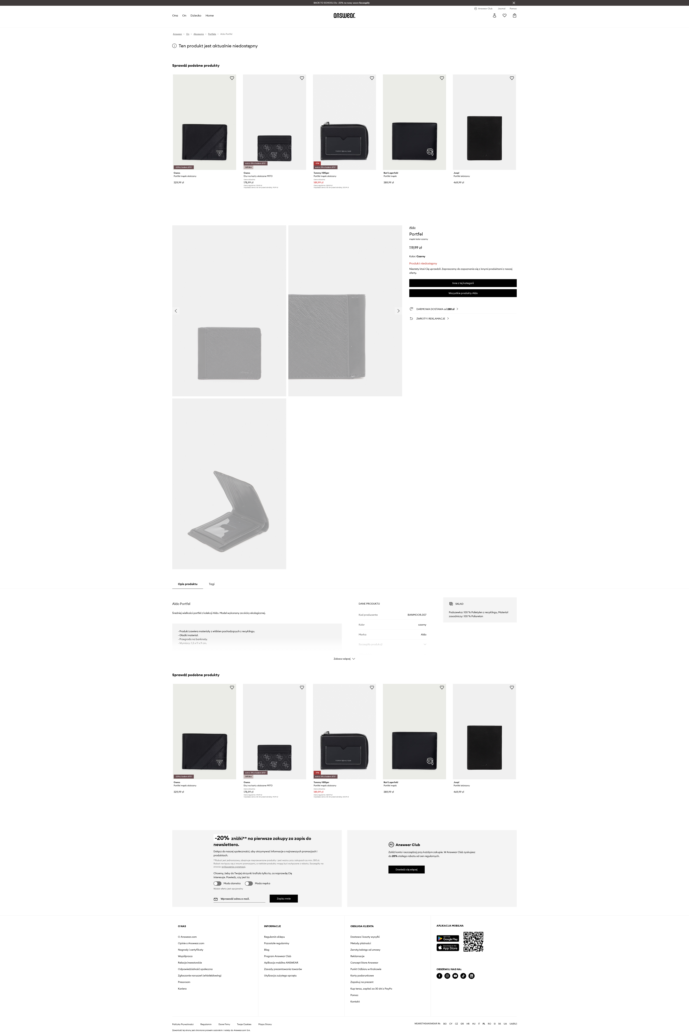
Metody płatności (360, 943)
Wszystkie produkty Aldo (463, 293)
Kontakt (355, 1001)
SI (495, 1024)
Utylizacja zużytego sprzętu (280, 975)
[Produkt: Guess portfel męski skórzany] (204, 122)
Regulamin (206, 1024)
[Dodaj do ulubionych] (232, 78)
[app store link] (448, 947)
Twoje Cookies (244, 1024)
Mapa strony (265, 1024)
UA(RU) (513, 1024)
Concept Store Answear (364, 962)
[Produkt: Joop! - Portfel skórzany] (484, 122)
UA (505, 1024)
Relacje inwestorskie (190, 962)
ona (175, 15)
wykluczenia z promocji (233, 866)
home (210, 15)
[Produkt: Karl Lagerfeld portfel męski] (414, 122)
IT (479, 1024)
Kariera (182, 988)
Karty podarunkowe (362, 975)
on (184, 15)
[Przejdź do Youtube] (455, 976)
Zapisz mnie (284, 898)
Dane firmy (224, 1024)
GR (462, 1024)
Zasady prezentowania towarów (283, 969)
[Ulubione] (504, 15)
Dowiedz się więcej (407, 869)
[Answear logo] (344, 15)
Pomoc (354, 995)
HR (468, 1024)
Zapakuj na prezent (361, 982)
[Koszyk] (514, 15)
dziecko (196, 15)
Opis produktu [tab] (187, 584)
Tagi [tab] (212, 584)
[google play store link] (448, 938)
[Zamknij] (514, 3)
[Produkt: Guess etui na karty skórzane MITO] (274, 122)
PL (484, 1024)
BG (445, 1024)
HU (473, 1024)
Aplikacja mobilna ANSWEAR (281, 962)
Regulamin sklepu (274, 936)
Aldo (412, 227)
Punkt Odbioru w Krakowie (365, 969)
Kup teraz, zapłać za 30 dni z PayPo (371, 988)
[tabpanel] (344, 625)
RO (489, 1024)
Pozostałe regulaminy (276, 943)
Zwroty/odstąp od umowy (365, 949)
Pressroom (184, 982)
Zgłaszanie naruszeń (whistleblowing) (199, 975)
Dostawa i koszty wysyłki (365, 936)
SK (499, 1024)
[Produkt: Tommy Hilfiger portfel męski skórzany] (344, 122)
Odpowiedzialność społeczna (195, 969)
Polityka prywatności (183, 1024)
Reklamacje (357, 956)
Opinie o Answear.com (191, 943)
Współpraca (185, 956)
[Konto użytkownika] (494, 15)
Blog (266, 949)
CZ (456, 1024)
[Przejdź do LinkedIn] (471, 976)
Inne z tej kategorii (463, 283)
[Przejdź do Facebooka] (439, 976)
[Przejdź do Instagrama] (447, 976)
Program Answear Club (277, 956)
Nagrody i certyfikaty (190, 949)
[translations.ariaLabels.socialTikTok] (463, 976)
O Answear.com (187, 936)
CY (450, 1024)
